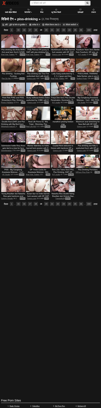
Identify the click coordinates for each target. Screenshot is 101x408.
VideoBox (36, 406)
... (15, 30)
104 (88, 30)
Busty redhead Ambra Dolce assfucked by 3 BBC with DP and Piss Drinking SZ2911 (38, 100)
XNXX (93, 12)
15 (18, 30)
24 (69, 30)
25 (75, 30)
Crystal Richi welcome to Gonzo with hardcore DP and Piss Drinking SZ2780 (63, 148)
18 (36, 30)
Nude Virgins (14, 406)
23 (64, 30)
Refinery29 (82, 406)
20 (46, 30)
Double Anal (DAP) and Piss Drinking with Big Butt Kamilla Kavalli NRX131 (13, 124)
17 (30, 30)
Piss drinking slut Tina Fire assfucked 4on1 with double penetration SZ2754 (38, 76)
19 (41, 30)
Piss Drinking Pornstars (87, 170)
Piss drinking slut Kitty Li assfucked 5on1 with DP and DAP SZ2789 (88, 148)
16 (24, 30)
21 (52, 30)
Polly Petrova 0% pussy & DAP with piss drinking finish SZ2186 (38, 52)
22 (58, 30)
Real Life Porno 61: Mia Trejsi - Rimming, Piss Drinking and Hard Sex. (38, 124)
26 (81, 30)
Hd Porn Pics (60, 406)
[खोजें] (87, 3)
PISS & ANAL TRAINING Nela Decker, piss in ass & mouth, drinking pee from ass (88, 76)
